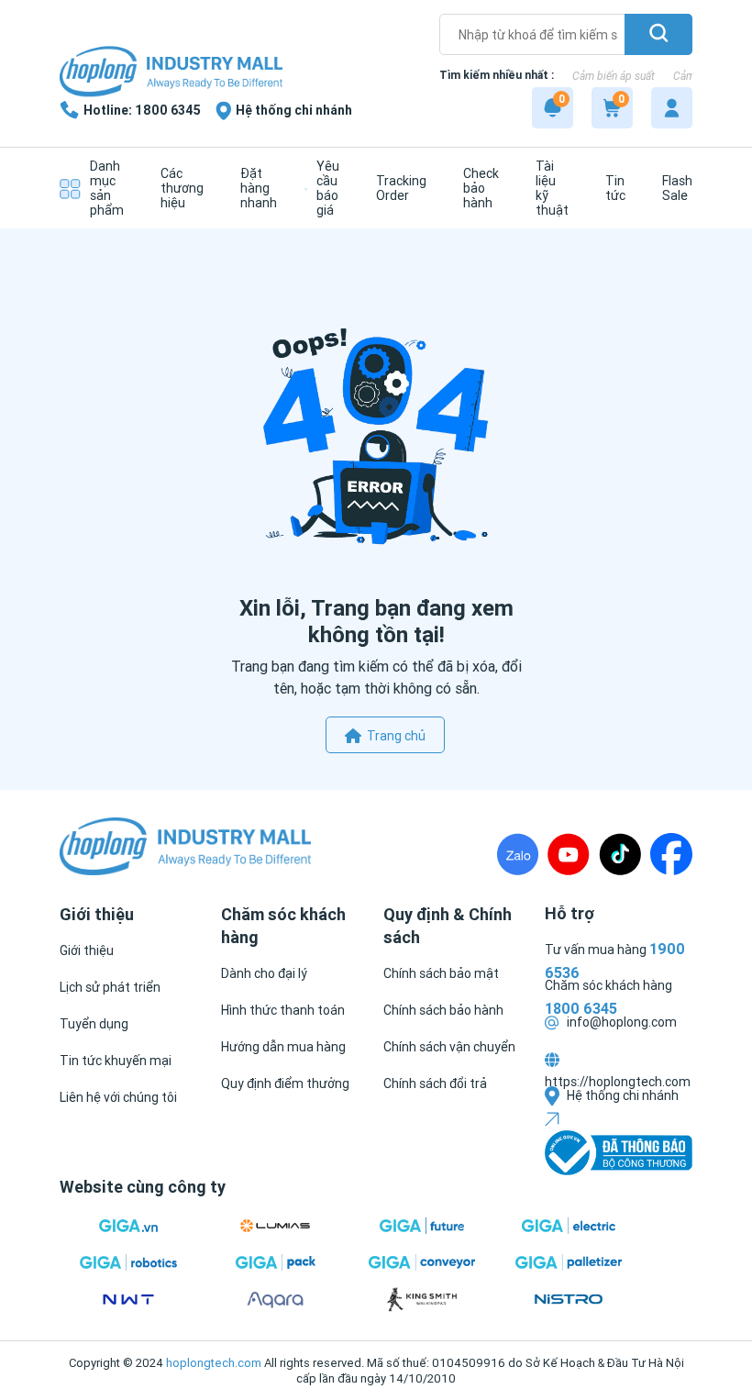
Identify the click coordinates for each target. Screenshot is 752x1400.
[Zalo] (517, 854)
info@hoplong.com (620, 1022)
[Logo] (171, 73)
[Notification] (552, 107)
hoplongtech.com (213, 1363)
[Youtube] (568, 854)
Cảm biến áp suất (613, 76)
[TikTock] (620, 854)
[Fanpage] (671, 854)
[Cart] (612, 107)
